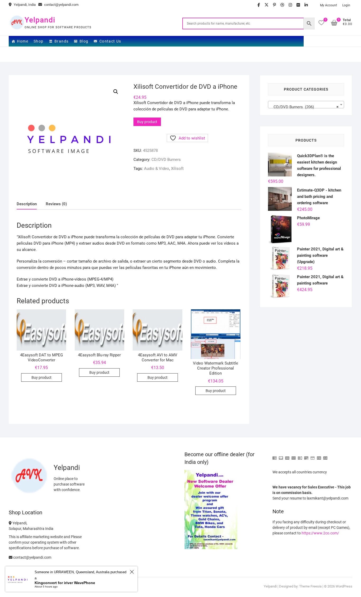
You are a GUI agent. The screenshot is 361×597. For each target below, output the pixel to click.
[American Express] (274, 456)
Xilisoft (177, 168)
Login (346, 5)
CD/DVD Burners (166, 159)
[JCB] (325, 456)
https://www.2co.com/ (320, 533)
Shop (39, 41)
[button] (116, 91)
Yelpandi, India (24, 5)
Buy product (147, 122)
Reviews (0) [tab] (56, 204)
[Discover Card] (306, 456)
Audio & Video (156, 168)
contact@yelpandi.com (60, 5)
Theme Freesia (310, 586)
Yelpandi (40, 20)
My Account (328, 5)
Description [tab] (27, 204)
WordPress (344, 586)
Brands (61, 41)
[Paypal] (293, 456)
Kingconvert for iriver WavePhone (65, 583)
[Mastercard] (281, 456)
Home (22, 41)
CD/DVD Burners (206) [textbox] (304, 107)
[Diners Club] (300, 456)
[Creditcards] (313, 456)
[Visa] (287, 456)
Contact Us (110, 41)
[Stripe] (319, 456)
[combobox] (306, 104)
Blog (84, 41)
